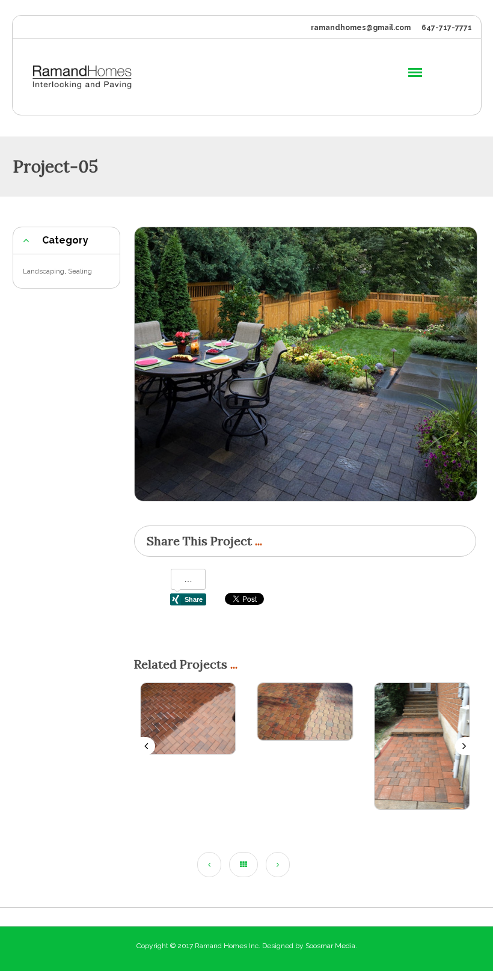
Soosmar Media (330, 946)
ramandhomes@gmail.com (361, 27)
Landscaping (43, 271)
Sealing (80, 271)
